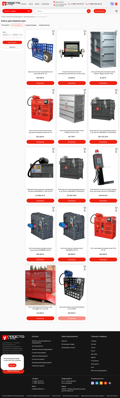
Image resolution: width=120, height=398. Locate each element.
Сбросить (12, 47)
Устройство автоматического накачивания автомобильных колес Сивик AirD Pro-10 (71, 73)
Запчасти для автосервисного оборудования (41, 342)
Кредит (93, 357)
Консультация (100, 11)
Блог (92, 367)
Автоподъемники (37, 346)
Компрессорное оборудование (42, 362)
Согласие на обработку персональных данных (38, 396)
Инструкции (95, 364)
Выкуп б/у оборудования (99, 370)
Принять (12, 365)
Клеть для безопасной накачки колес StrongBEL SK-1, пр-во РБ (40, 308)
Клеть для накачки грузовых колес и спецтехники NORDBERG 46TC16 (40, 249)
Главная (93, 341)
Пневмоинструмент (38, 366)
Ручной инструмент (38, 359)
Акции (37, 4)
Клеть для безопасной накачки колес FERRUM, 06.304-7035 (72, 131)
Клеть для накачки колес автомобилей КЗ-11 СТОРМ (71, 308)
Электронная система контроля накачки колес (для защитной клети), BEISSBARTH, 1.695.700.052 (103, 191)
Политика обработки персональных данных (13, 396)
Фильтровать (12, 42)
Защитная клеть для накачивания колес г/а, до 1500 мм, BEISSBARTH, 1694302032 (103, 131)
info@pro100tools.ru (38, 389)
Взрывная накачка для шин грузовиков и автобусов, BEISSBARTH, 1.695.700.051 (40, 190)
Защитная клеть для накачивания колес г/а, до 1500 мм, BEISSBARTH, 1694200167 (71, 190)
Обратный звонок (13, 371)
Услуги (31, 4)
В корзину (40, 83)
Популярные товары (67, 344)
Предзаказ (72, 318)
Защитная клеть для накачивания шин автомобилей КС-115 (40, 73)
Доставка (94, 354)
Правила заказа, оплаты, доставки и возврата (92, 396)
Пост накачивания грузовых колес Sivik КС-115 (103, 249)
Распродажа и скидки (68, 347)
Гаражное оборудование (40, 356)
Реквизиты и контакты (112, 396)
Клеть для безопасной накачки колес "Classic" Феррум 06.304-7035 (103, 73)
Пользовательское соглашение (71, 396)
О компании (45, 4)
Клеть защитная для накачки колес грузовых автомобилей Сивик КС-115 (40, 131)
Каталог (23, 4)
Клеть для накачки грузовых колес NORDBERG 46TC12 (72, 249)
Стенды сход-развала (39, 353)
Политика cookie (56, 396)
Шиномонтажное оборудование (42, 349)
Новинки (64, 341)
